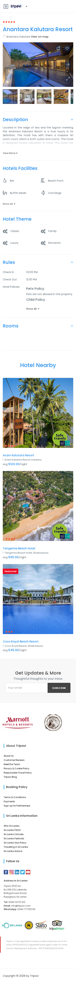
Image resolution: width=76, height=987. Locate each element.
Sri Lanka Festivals (14, 838)
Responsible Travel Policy (18, 772)
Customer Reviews (14, 760)
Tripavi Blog (10, 776)
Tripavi (34, 976)
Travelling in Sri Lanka (16, 846)
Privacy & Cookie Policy (16, 768)
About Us (9, 755)
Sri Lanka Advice (13, 851)
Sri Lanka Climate (13, 834)
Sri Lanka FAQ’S (12, 830)
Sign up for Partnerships (17, 805)
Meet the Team (12, 764)
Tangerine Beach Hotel (19, 548)
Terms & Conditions (15, 797)
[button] (67, 79)
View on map (40, 36)
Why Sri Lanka (11, 825)
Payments (9, 801)
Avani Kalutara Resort (18, 455)
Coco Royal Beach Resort (21, 641)
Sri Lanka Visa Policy (15, 842)
